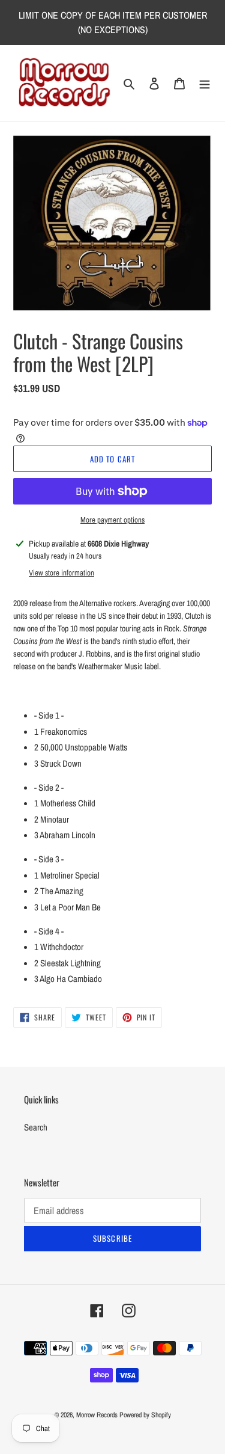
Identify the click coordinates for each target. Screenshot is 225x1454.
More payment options (112, 520)
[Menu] (204, 83)
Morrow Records (97, 1415)
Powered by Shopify (145, 1415)
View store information (61, 573)
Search (35, 1127)
